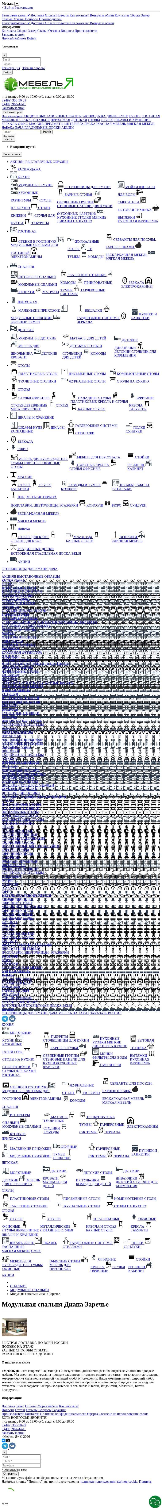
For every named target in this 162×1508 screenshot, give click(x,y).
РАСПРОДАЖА (94, 116)
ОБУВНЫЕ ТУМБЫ (16, 747)
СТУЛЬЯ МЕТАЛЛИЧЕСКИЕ (23, 838)
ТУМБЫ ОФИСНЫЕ (17, 899)
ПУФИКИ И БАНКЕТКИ (20, 762)
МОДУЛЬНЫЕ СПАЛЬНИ (21, 702)
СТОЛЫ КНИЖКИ (16, 599)
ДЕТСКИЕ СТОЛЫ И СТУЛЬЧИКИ (28, 785)
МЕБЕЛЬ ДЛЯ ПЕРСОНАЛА (23, 907)
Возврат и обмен (102, 15)
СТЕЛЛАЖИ (11, 876)
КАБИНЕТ (10, 922)
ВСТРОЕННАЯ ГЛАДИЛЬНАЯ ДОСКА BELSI (37, 1005)
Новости (63, 15)
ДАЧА (19, 127)
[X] (8, 1440)
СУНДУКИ (10, 884)
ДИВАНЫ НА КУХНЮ (19, 629)
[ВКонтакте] (3, 1440)
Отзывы (19, 19)
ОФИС (23, 124)
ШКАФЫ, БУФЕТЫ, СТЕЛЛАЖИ (27, 945)
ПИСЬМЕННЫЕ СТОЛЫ (20, 812)
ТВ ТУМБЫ (10, 675)
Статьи (7, 19)
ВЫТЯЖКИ (10, 648)
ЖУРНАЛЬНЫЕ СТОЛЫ (20, 671)
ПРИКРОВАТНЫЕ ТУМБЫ (22, 721)
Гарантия (59, 1410)
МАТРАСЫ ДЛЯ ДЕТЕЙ (20, 781)
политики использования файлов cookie (108, 1481)
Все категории (12, 116)
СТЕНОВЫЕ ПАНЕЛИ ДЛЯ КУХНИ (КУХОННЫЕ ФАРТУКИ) (49, 622)
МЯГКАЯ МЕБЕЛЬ (141, 124)
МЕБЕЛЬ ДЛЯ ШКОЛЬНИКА (24, 774)
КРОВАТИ (10, 705)
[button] (155, 1502)
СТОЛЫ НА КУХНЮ (18, 595)
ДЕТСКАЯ (79, 120)
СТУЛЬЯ (107, 120)
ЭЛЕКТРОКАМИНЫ (17, 667)
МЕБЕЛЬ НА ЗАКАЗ (17, 120)
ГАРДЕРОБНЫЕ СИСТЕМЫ (23, 724)
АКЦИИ (67, 127)
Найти (47, 131)
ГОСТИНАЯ (151, 116)
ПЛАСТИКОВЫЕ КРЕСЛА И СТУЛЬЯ (30, 846)
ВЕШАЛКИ (10, 751)
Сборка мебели (47, 1406)
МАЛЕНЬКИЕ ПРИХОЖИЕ (22, 740)
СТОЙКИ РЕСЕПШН (18, 918)
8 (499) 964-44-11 (14, 104)
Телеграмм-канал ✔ (16, 15)
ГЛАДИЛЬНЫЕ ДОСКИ (42, 127)
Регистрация (24, 7)
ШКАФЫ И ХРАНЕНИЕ (132, 120)
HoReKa (8, 127)
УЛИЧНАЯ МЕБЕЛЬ (17, 998)
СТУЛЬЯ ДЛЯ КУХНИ (18, 603)
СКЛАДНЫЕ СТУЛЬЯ (18, 842)
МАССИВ (36, 124)
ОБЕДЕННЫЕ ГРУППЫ (20, 618)
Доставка (38, 15)
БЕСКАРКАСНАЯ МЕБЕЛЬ (105, 124)
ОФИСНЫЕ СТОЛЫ (17, 903)
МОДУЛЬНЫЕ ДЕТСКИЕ (21, 770)
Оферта (92, 1414)
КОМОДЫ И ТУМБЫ (18, 937)
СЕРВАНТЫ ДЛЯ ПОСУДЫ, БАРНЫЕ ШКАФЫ (38, 683)
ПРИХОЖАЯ (60, 120)
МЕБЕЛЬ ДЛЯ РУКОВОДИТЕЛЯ (26, 895)
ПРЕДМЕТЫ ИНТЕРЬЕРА (64, 124)
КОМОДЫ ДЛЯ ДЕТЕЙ (19, 789)
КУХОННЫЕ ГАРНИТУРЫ (22, 591)
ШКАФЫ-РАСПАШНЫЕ (20, 869)
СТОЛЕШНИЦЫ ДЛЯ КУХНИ (25, 569)
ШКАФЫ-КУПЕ (14, 865)
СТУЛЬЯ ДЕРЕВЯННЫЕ (20, 834)
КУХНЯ (135, 116)
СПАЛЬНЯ (41, 120)
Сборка (135, 15)
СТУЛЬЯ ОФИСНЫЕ (17, 831)
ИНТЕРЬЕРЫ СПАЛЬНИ (20, 698)
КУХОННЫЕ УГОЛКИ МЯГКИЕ (26, 626)
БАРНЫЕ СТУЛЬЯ (15, 614)
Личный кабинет (14, 38)
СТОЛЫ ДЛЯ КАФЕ (17, 979)
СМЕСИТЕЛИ (12, 641)
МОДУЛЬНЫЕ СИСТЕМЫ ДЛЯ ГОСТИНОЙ (35, 664)
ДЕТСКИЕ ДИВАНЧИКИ (21, 793)
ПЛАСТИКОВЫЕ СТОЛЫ (21, 804)
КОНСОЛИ (10, 956)
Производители (50, 19)
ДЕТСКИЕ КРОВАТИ (18, 778)
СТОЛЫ (94, 120)
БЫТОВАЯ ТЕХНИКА (19, 645)
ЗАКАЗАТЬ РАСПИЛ (106, 1013)
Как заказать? (80, 15)
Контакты (122, 15)
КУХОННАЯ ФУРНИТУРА (22, 652)
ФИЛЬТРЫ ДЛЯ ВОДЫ (19, 637)
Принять (145, 1481)
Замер (145, 15)
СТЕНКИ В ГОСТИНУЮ (20, 660)
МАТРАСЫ (10, 709)
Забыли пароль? (33, 68)
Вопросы (32, 19)
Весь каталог (11, 154)
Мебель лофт (11, 986)
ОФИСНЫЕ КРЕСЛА (18, 853)
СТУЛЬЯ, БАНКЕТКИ (18, 933)
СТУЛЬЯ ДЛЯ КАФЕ (17, 983)
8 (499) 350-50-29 (14, 100)
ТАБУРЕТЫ (10, 607)
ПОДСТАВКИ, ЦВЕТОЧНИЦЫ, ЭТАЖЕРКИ (35, 952)
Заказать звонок (13, 34)
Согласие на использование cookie (123, 1414)
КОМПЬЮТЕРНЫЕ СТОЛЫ (23, 819)
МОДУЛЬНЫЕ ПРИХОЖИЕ (22, 743)
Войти (9, 7)
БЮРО (6, 960)
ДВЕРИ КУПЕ (117, 116)
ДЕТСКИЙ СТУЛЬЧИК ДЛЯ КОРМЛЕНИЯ (34, 797)
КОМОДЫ (9, 679)
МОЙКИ (8, 633)
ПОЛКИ (8, 880)
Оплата (50, 15)
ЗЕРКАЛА (9, 124)
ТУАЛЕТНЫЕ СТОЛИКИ (20, 713)
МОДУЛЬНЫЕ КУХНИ (19, 588)
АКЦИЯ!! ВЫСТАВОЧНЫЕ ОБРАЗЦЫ (52, 116)
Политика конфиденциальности (63, 1414)
